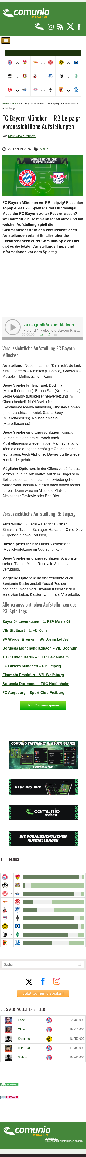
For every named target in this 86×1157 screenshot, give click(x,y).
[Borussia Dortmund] (5, 926)
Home (5, 103)
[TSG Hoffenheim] (18, 910)
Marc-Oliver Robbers (22, 136)
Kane (21, 1020)
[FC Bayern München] (49, 1020)
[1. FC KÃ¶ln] (5, 910)
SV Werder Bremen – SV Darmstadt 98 (35, 639)
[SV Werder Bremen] (18, 934)
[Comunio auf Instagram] (51, 29)
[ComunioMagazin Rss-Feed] (60, 29)
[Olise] (8, 1029)
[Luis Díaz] (8, 1048)
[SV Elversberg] (5, 885)
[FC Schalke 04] (18, 942)
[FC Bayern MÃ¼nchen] (5, 877)
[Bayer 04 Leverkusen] (18, 885)
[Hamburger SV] (18, 926)
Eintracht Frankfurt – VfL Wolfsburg (33, 675)
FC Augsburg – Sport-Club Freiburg (33, 693)
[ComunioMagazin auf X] (71, 29)
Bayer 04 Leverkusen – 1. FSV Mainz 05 (36, 622)
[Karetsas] (8, 1038)
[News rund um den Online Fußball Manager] (25, 12)
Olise (21, 1029)
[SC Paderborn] (18, 893)
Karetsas (24, 1038)
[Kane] (8, 1020)
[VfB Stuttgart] (18, 877)
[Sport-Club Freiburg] (5, 934)
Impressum (51, 1138)
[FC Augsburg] (5, 942)
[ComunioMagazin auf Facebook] (79, 29)
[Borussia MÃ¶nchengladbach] (18, 918)
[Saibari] (8, 1057)
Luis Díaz (24, 1048)
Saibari (22, 1057)
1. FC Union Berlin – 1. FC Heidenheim (35, 657)
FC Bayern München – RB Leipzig (31, 666)
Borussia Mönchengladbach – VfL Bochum (39, 648)
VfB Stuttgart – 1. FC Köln (24, 630)
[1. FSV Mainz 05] (5, 893)
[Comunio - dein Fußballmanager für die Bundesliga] (40, 29)
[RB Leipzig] (5, 918)
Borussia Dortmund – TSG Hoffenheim (35, 684)
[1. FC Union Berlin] (5, 902)
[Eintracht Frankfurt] (18, 902)
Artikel (14, 103)
